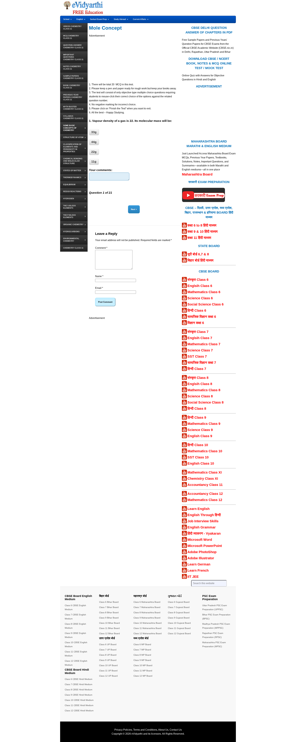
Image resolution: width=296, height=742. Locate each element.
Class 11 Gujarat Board (179, 628)
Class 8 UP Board (107, 655)
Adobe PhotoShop (201, 552)
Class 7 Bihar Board (109, 607)
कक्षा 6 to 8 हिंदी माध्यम (201, 225)
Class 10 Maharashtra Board (148, 623)
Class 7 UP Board (107, 649)
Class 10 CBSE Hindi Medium (79, 700)
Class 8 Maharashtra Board (147, 612)
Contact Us (176, 729)
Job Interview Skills (202, 521)
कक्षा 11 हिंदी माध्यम (199, 238)
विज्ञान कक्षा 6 (195, 323)
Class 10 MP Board (143, 665)
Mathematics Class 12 (204, 500)
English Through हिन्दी (204, 515)
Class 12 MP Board (143, 676)
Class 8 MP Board (142, 655)
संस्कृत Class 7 (197, 332)
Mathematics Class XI (204, 472)
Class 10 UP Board (108, 665)
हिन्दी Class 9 (196, 417)
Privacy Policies (123, 729)
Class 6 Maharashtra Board (147, 602)
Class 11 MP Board (143, 670)
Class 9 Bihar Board (109, 617)
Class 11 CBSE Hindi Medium (79, 705)
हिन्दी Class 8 (196, 408)
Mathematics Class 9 (203, 424)
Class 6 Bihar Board (109, 602)
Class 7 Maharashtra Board (147, 607)
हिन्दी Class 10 (197, 445)
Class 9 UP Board (107, 660)
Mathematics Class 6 (203, 292)
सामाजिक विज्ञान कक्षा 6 (201, 317)
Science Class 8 (200, 396)
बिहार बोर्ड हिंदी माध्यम (200, 260)
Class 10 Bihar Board (109, 623)
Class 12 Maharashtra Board (148, 633)
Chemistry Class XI (202, 478)
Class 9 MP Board (142, 660)
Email (99, 288)
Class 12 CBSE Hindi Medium (79, 710)
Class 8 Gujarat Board (178, 612)
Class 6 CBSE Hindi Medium (78, 679)
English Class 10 (200, 463)
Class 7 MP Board (142, 649)
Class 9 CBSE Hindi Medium (78, 695)
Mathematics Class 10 (204, 451)
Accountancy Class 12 (205, 494)
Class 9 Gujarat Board (178, 617)
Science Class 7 (200, 350)
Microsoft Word (199, 540)
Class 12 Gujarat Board (179, 633)
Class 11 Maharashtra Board (147, 628)
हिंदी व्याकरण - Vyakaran (204, 533)
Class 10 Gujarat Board (179, 623)
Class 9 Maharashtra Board (147, 617)
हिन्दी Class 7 (196, 369)
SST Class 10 (198, 457)
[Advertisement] (135, 59)
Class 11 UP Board (108, 670)
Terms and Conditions (145, 729)
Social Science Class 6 (205, 304)
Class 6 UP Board (107, 644)
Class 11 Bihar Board (109, 628)
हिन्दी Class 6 (196, 310)
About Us (163, 729)
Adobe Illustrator (200, 558)
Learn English (198, 509)
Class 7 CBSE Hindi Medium (78, 684)
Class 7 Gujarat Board (178, 607)
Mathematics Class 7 (203, 344)
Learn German (198, 564)
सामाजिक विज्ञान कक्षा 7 (201, 363)
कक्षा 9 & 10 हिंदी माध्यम (202, 231)
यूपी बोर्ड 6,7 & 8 (198, 254)
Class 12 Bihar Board (109, 633)
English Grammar (201, 527)
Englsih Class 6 (199, 286)
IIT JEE (193, 577)
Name (99, 276)
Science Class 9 (200, 430)
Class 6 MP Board (142, 644)
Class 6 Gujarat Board (178, 602)
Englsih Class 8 (199, 384)
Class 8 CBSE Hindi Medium (78, 689)
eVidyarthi (137, 733)
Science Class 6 (200, 298)
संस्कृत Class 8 (197, 378)
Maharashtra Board (197, 174)
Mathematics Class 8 (203, 390)
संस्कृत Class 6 (197, 280)
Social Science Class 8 (205, 402)
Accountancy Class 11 (205, 485)
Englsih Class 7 (199, 338)
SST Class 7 (197, 356)
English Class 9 (199, 436)
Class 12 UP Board (108, 676)
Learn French (198, 570)
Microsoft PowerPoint (204, 546)
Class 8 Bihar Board (109, 612)
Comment (101, 248)
